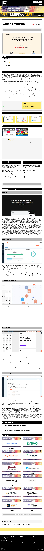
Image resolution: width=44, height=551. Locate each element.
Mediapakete (38, 1)
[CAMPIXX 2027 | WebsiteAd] (22, 14)
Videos (6, 61)
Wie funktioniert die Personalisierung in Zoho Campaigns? (14, 428)
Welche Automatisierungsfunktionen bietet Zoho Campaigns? (15, 425)
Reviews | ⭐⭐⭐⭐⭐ (9, 62)
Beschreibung (7, 58)
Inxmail (12, 485)
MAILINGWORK (12, 510)
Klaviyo (32, 485)
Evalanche (11, 473)
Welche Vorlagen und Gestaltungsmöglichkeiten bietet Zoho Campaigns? (17, 430)
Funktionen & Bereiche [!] (9, 64)
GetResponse (32, 473)
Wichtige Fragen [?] (8, 65)
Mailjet (32, 510)
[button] (40, 4)
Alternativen (7, 67)
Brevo (32, 448)
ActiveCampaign (11, 448)
